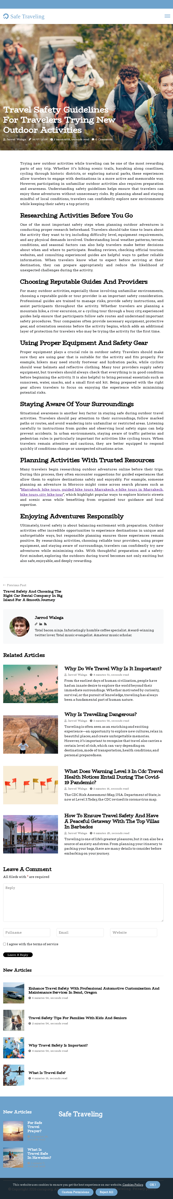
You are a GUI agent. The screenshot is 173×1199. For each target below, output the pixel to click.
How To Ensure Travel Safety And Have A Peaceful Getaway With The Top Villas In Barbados (111, 821)
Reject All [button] (106, 1192)
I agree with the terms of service (32, 944)
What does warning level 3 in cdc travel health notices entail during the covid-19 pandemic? (113, 777)
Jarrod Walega (16, 139)
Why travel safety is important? (58, 1045)
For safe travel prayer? (34, 1127)
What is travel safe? (47, 1073)
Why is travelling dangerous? (100, 714)
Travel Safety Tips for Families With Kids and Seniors (77, 1018)
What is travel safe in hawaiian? (39, 1154)
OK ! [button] (153, 1184)
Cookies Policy (132, 1184)
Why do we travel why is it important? (113, 668)
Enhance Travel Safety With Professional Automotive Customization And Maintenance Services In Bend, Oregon (93, 990)
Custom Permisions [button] (75, 1192)
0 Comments (103, 139)
